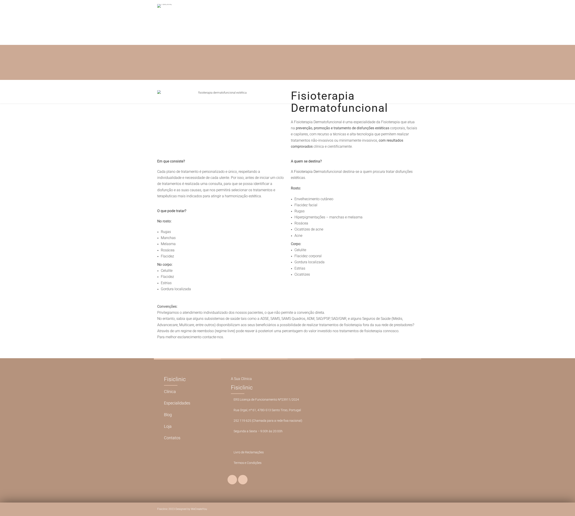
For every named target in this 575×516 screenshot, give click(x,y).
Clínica (170, 391)
